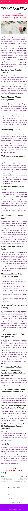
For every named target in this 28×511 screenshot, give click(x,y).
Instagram (14, 491)
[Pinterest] (7, 2)
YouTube (14, 498)
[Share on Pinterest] (5, 473)
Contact (13, 507)
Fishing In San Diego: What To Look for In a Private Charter (6, 479)
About (7, 507)
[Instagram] (4, 2)
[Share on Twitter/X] (4, 473)
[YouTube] (14, 470)
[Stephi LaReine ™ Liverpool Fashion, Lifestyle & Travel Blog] (14, 6)
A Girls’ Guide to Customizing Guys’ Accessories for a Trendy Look (20, 479)
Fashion (19, 13)
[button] (26, 2)
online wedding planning (14, 39)
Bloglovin (14, 502)
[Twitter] (1, 2)
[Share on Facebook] (2, 473)
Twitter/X (14, 487)
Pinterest (14, 494)
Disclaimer (20, 507)
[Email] (21, 470)
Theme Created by (14, 509)
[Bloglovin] (19, 470)
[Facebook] (9, 2)
